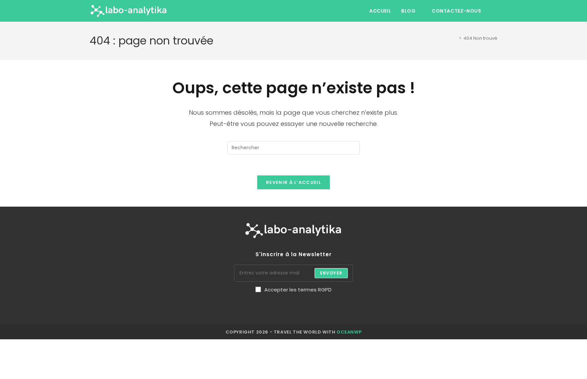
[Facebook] (235, 308)
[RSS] (371, 308)
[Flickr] (313, 308)
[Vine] (332, 308)
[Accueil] (454, 38)
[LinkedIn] (274, 308)
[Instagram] (255, 308)
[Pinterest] (293, 308)
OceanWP (349, 332)
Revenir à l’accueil (293, 182)
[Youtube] (351, 308)
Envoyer (331, 273)
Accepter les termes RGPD (298, 289)
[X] (216, 308)
